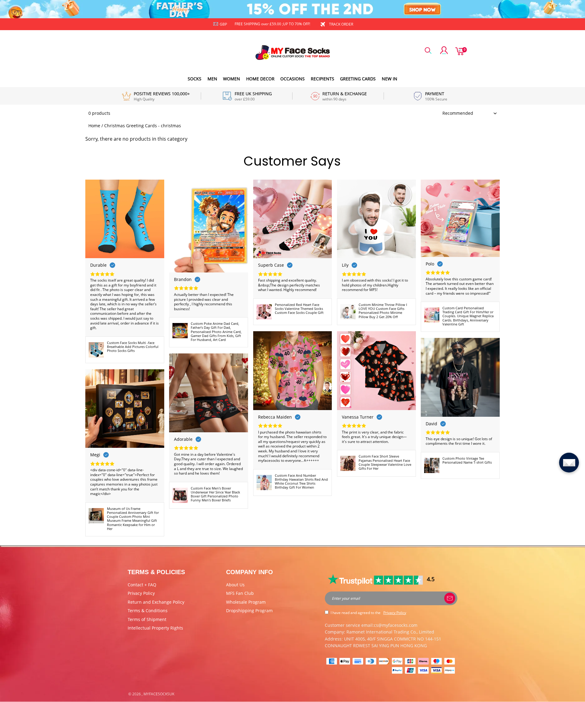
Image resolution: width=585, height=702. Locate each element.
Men (212, 79)
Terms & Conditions (148, 610)
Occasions (292, 79)
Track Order (341, 24)
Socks (194, 79)
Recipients (322, 79)
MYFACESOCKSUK (159, 694)
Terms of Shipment (147, 619)
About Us (235, 585)
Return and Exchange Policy (156, 602)
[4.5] (376, 579)
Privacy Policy (141, 593)
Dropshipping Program (249, 610)
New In (389, 79)
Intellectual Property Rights (155, 628)
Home (94, 125)
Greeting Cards (358, 79)
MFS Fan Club (240, 593)
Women (231, 79)
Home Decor (260, 79)
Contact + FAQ (142, 585)
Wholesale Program (246, 602)
